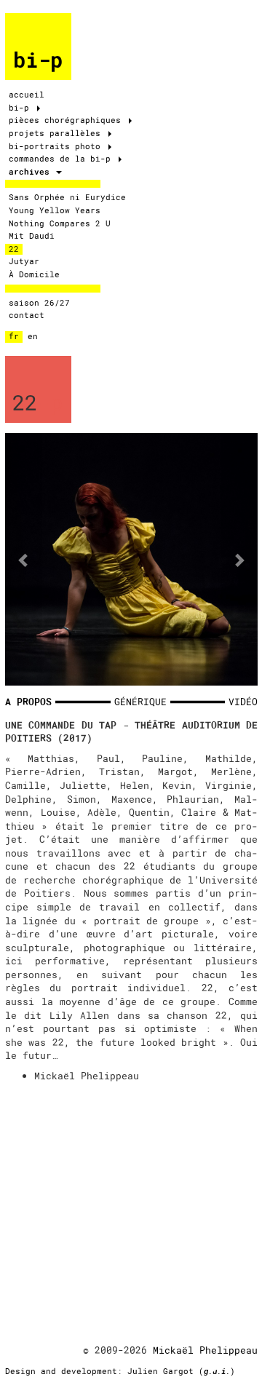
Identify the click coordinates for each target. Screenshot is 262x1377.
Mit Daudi (32, 236)
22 (14, 249)
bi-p (38, 60)
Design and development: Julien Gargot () (120, 1371)
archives (32, 172)
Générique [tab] (140, 701)
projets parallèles (57, 133)
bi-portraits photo (57, 146)
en (33, 336)
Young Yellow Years (54, 210)
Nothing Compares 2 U (60, 223)
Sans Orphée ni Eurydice (67, 197)
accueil (26, 95)
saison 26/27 (39, 303)
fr (14, 336)
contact (26, 315)
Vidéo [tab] (243, 701)
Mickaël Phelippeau (205, 1350)
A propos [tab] (28, 701)
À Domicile (34, 274)
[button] (24, 559)
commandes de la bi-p (62, 159)
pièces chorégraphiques (67, 120)
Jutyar (24, 261)
